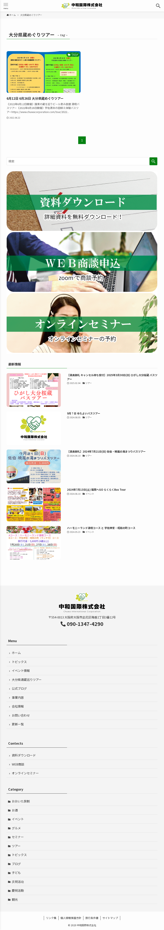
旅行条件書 (91, 918)
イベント (18, 819)
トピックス (19, 662)
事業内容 (18, 697)
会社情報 (18, 706)
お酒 (15, 810)
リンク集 (51, 918)
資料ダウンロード (24, 755)
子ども (16, 872)
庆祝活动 (18, 881)
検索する (153, 161)
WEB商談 (18, 764)
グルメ (16, 828)
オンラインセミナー (25, 773)
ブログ (16, 864)
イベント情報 (21, 670)
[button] (158, 6)
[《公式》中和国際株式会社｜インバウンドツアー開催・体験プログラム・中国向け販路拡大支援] (82, 6)
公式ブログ (19, 688)
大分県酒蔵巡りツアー (27, 679)
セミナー (18, 837)
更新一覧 (18, 724)
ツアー (16, 846)
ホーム (16, 653)
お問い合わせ (21, 715)
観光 (15, 899)
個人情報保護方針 (70, 918)
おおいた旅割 (21, 801)
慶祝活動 (18, 890)
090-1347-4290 (85, 623)
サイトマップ (110, 918)
